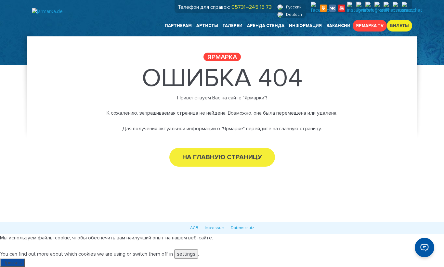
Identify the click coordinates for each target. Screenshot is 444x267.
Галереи (232, 25)
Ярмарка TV (370, 25)
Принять (12, 263)
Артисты (207, 25)
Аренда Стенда (265, 25)
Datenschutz (242, 227)
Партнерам (178, 25)
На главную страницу (222, 157)
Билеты (399, 25)
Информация (305, 25)
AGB (194, 227)
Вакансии (338, 25)
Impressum (214, 227)
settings (186, 254)
